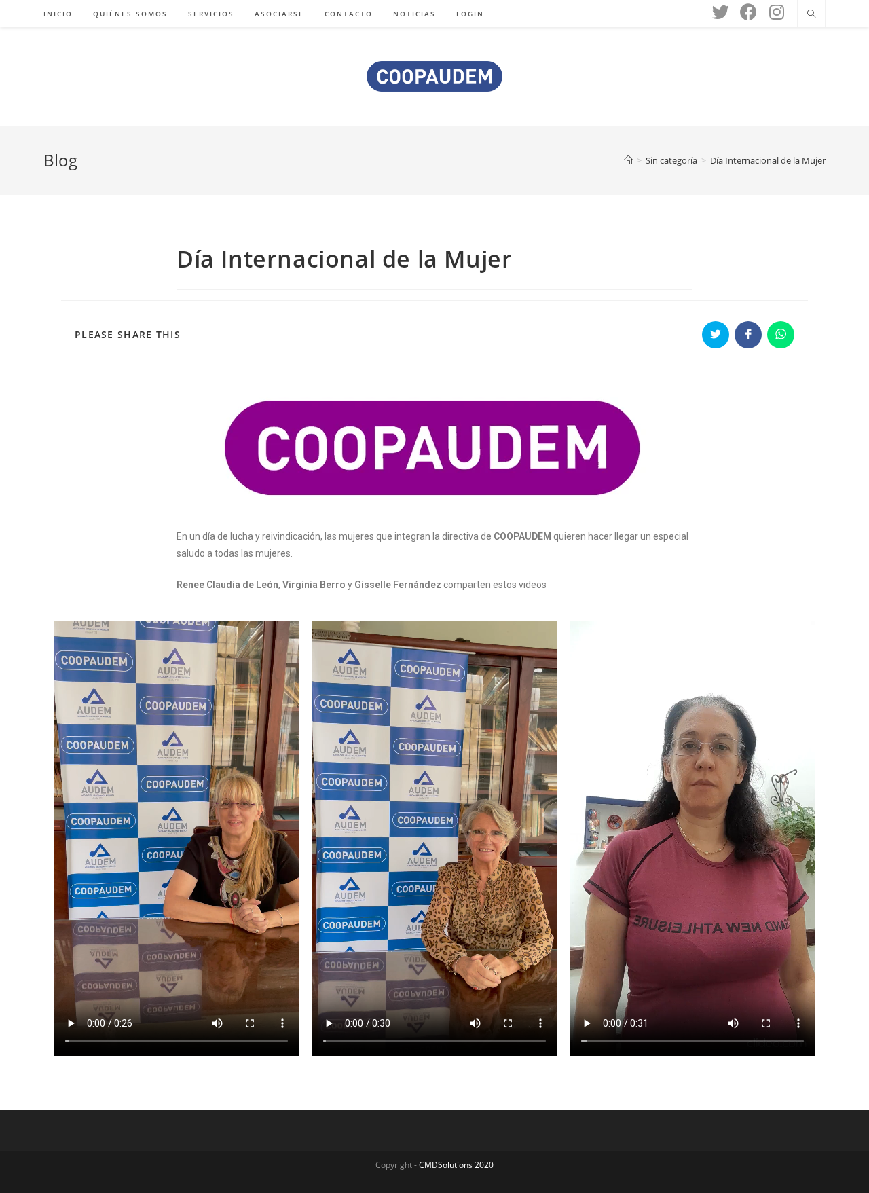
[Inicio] (628, 160)
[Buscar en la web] (811, 14)
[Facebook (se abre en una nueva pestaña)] (748, 11)
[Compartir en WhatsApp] (780, 334)
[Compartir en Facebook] (748, 334)
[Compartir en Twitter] (715, 334)
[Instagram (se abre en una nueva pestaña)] (776, 11)
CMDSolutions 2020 (456, 1165)
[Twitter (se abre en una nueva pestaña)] (721, 11)
